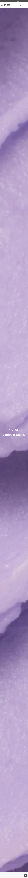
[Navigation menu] (26, 5)
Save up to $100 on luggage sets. (14, 1)
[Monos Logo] (5, 5)
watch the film (13, 441)
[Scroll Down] (14, 870)
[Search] (18, 5)
